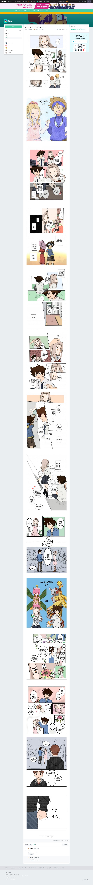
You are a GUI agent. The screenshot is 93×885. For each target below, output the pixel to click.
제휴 (50, 868)
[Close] (77, 6)
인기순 (26, 844)
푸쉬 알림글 (74, 29)
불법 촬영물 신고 (42, 868)
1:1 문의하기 (56, 868)
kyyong (31, 848)
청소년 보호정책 (32, 868)
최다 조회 (79, 29)
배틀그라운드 (40, 10)
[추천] (26, 849)
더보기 (37, 852)
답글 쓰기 (31, 852)
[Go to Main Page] (3, 1)
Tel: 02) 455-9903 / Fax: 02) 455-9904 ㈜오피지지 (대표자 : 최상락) (16, 875)
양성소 (30, 10)
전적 (11, 1)
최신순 (30, 844)
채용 (63, 868)
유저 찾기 (25, 10)
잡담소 (34, 10)
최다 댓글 (83, 29)
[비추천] (26, 852)
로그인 (89, 1)
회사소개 (7, 868)
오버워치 (46, 10)
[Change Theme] (82, 1)
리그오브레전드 (18, 10)
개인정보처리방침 (22, 868)
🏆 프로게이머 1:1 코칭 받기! (18, 13)
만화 (26, 29)
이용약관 (13, 868)
